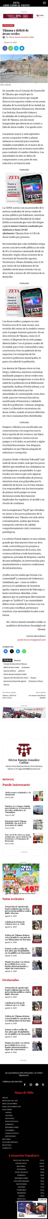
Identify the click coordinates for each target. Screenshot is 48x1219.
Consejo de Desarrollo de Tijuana (15, 664)
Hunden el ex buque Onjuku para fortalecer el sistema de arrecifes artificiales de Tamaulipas (18, 809)
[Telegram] (21, 48)
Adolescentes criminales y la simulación (18, 793)
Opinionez (8, 25)
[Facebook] (4, 48)
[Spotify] (36, 1084)
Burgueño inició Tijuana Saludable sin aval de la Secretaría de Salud (15, 823)
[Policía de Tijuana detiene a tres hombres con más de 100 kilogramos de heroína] (37, 938)
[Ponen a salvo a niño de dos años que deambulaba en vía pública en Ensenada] (37, 952)
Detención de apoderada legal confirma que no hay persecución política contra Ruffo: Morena (18, 909)
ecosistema (26, 667)
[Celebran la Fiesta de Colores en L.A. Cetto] (37, 925)
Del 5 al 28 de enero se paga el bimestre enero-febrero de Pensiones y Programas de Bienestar (18, 837)
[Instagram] (30, 1084)
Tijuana (6, 685)
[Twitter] (16, 48)
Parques (33, 678)
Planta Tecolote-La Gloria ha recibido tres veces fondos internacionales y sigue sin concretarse (17, 965)
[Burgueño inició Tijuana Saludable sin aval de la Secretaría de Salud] (38, 825)
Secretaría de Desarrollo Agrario (14, 681)
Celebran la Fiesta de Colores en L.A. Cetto (15, 923)
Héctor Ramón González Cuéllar (21, 37)
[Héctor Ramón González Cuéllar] (4, 37)
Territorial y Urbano (35, 681)
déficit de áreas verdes (11, 667)
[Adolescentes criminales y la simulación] (38, 796)
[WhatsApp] (10, 48)
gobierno (21, 671)
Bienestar (17, 660)
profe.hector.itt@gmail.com (31, 639)
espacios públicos (9, 671)
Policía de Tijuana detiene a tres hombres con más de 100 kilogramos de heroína (18, 937)
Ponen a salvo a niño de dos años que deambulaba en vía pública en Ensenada (17, 950)
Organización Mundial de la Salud (15, 678)
